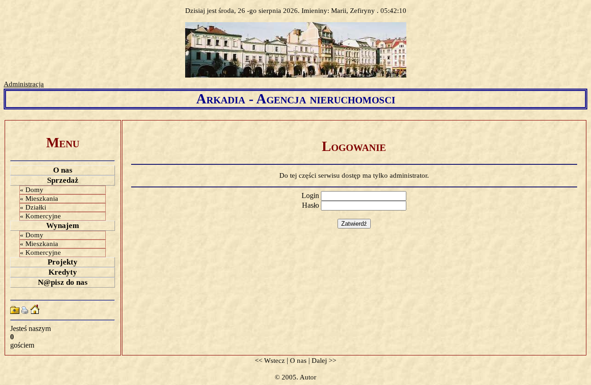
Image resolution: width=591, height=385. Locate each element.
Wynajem (62, 225)
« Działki (33, 207)
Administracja (24, 84)
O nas (62, 170)
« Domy (31, 189)
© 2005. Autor (295, 377)
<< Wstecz (270, 360)
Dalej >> (324, 360)
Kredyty (62, 272)
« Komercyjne (40, 216)
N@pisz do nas (63, 282)
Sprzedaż (62, 180)
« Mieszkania (39, 198)
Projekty (63, 262)
